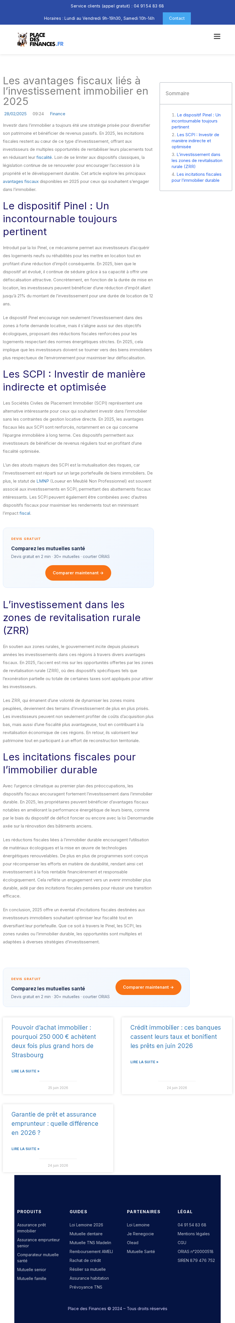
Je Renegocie (140, 1233)
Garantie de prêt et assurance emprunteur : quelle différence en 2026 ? (54, 1123)
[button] (216, 37)
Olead (132, 1242)
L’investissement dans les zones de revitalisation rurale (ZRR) (197, 160)
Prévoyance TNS (86, 1287)
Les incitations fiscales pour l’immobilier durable (197, 177)
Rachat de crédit (85, 1260)
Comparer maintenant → (78, 572)
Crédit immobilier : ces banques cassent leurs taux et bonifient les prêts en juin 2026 (175, 1036)
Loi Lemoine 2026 (86, 1224)
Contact (177, 18)
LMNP (42, 481)
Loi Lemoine (138, 1224)
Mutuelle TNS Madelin (90, 1242)
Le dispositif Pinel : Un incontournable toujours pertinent (196, 121)
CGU (182, 1242)
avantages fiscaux (21, 181)
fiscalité (44, 157)
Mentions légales (194, 1233)
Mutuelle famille (31, 1278)
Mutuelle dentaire (86, 1233)
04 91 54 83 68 (192, 1224)
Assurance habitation (89, 1278)
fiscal (24, 513)
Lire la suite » (25, 1071)
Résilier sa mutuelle (88, 1269)
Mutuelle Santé (141, 1251)
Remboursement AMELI (91, 1251)
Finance (57, 113)
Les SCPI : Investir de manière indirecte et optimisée (195, 140)
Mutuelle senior (31, 1269)
